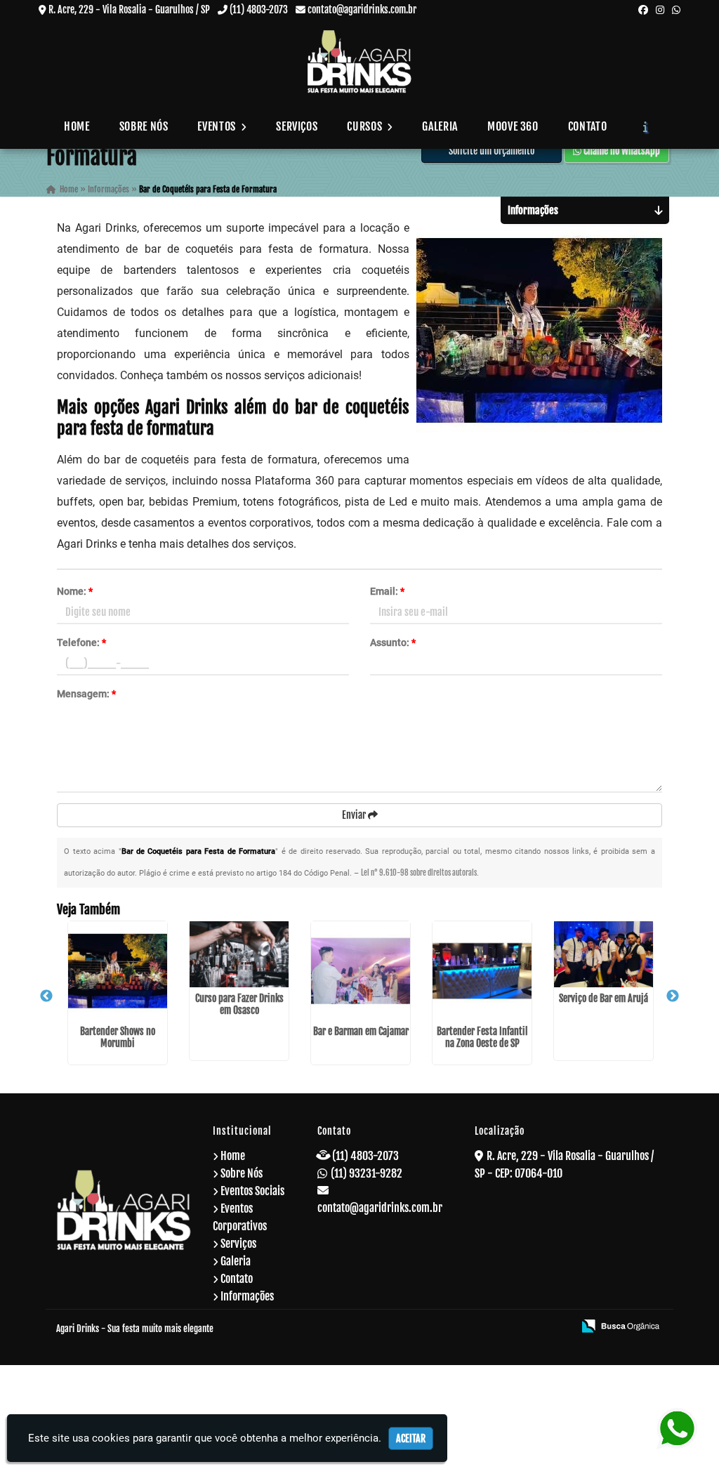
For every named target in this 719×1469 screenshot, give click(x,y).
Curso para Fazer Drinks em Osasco (239, 1004)
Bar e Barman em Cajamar (361, 1031)
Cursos (365, 126)
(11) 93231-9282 (366, 1173)
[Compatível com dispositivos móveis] (556, 1327)
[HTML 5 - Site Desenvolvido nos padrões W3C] (461, 1327)
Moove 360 (513, 126)
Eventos (217, 126)
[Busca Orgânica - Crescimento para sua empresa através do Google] (620, 1325)
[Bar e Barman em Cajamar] (360, 970)
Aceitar (411, 1438)
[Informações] (645, 126)
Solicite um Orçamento (491, 151)
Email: (387, 591)
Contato (587, 126)
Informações (247, 1296)
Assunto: (393, 642)
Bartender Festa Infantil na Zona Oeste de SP (482, 1037)
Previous (46, 996)
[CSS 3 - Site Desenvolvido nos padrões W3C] (508, 1327)
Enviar (355, 815)
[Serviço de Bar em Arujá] (603, 954)
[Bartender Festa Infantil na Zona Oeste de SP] (482, 970)
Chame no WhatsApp (620, 151)
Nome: (75, 591)
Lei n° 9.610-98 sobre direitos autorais (419, 873)
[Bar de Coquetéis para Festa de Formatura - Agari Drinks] (359, 61)
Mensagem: (86, 693)
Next (673, 996)
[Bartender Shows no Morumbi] (117, 970)
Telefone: (81, 642)
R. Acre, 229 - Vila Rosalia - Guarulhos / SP (129, 9)
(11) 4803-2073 (259, 9)
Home (77, 126)
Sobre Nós (144, 126)
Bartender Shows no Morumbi (117, 1037)
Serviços (296, 126)
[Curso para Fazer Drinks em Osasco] (239, 954)
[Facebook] (643, 9)
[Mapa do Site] (425, 1327)
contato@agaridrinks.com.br (362, 9)
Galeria (439, 126)
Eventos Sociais (252, 1191)
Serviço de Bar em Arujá (603, 998)
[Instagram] (660, 9)
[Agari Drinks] (124, 1210)
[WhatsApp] (676, 9)
